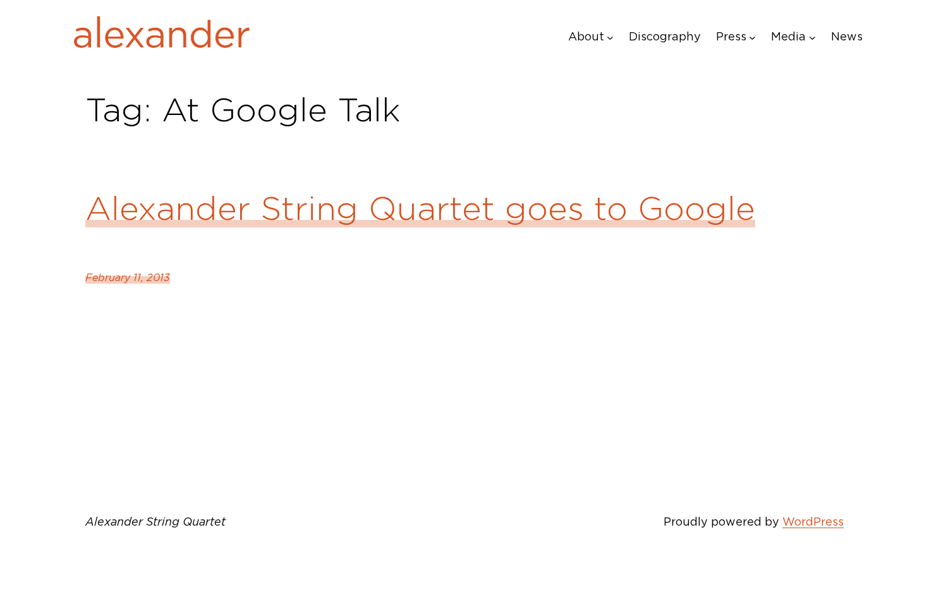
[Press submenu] (752, 36)
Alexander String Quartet (155, 521)
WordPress (813, 521)
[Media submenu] (812, 36)
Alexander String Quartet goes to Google (420, 208)
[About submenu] (610, 36)
